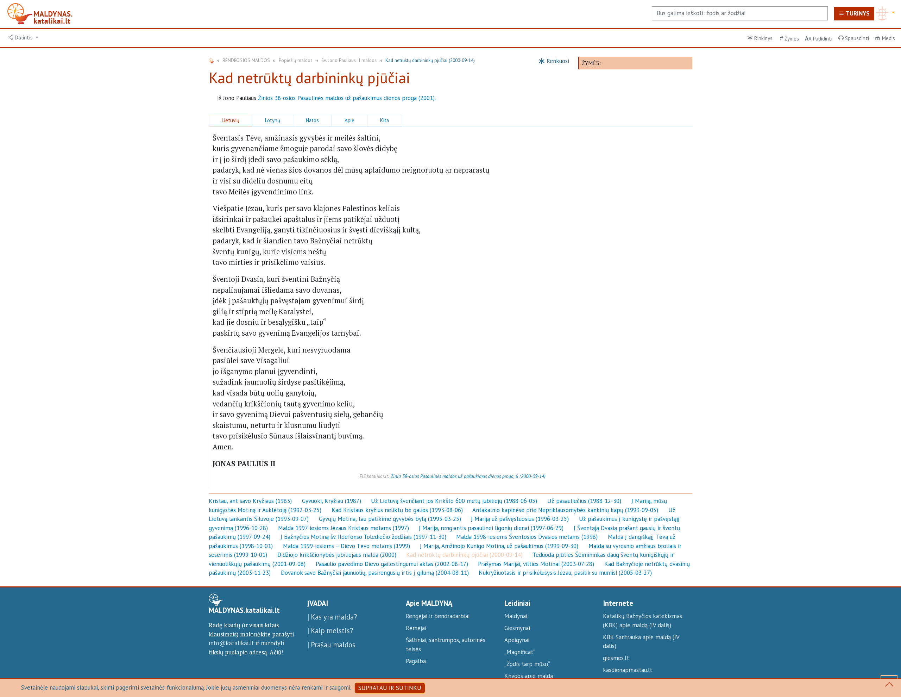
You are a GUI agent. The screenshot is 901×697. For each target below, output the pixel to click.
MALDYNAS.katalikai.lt (244, 610)
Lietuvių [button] (230, 120)
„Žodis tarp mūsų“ (527, 664)
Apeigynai (516, 640)
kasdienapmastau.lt (627, 670)
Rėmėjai (416, 628)
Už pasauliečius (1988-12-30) (584, 501)
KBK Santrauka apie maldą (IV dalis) (641, 641)
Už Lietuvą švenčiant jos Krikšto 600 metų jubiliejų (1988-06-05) (454, 501)
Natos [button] (312, 120)
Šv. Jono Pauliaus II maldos (349, 60)
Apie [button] (349, 120)
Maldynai (515, 616)
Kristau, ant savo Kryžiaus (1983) (250, 501)
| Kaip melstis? (330, 630)
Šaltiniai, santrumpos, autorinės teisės (445, 644)
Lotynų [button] (272, 120)
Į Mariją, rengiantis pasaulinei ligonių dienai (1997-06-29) (491, 528)
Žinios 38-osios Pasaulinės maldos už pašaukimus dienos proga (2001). (347, 98)
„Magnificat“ (519, 652)
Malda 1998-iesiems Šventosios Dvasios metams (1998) (527, 537)
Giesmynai (517, 628)
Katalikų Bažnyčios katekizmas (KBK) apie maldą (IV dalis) (642, 620)
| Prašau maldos (331, 644)
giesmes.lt (616, 658)
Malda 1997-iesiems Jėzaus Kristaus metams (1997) (343, 528)
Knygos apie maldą (528, 676)
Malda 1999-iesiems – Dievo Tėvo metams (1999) (346, 546)
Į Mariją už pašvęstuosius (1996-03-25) (520, 519)
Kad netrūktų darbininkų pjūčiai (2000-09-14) (464, 555)
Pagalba (416, 661)
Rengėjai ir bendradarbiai (438, 616)
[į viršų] (889, 686)
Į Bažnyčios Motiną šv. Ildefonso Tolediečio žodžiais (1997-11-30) (363, 537)
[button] (23, 37)
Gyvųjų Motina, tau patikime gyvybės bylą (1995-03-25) (390, 519)
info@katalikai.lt (231, 643)
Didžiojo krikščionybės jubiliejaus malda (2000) (336, 555)
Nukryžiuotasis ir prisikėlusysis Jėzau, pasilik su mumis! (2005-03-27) (565, 573)
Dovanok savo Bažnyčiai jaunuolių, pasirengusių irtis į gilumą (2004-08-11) (375, 573)
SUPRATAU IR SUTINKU (389, 688)
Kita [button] (384, 120)
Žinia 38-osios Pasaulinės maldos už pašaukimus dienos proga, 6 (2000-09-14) (468, 476)
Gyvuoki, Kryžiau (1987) (331, 501)
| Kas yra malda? (332, 617)
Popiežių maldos (296, 60)
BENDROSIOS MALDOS (246, 60)
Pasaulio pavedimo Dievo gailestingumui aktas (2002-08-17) (392, 564)
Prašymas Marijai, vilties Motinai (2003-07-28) (536, 564)
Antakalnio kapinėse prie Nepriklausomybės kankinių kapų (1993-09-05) (565, 510)
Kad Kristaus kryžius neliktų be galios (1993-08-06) (397, 510)
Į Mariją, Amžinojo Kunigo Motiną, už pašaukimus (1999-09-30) (499, 546)
